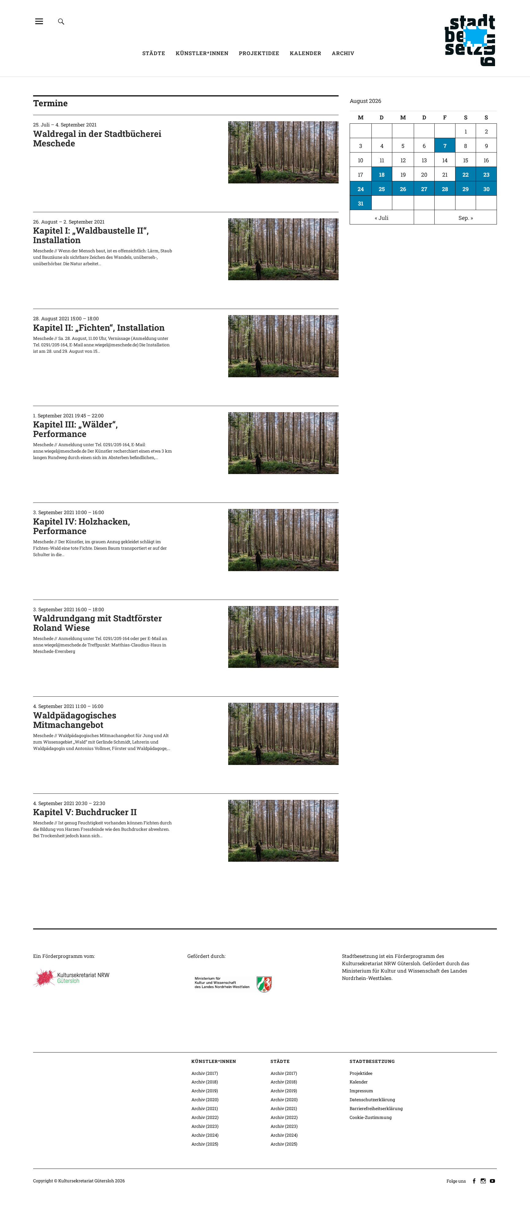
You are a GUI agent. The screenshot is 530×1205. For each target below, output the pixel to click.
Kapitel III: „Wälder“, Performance (75, 429)
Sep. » (466, 217)
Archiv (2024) (204, 1135)
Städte (153, 53)
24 (361, 189)
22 (466, 174)
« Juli (382, 217)
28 (445, 189)
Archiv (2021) (204, 1108)
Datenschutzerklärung (372, 1099)
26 (403, 189)
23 (486, 174)
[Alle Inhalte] (39, 21)
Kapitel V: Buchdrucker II (85, 812)
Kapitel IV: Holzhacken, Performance (81, 526)
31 (360, 203)
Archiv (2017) (204, 1073)
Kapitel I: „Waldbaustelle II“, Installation (91, 235)
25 (382, 189)
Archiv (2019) (204, 1091)
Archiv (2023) (204, 1126)
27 (424, 189)
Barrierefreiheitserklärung (376, 1108)
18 (382, 174)
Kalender (305, 53)
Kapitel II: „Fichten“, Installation (99, 327)
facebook (474, 1180)
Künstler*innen (202, 53)
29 (466, 189)
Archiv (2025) (204, 1144)
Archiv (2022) (204, 1117)
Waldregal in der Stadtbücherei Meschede (97, 138)
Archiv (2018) (204, 1082)
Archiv (343, 53)
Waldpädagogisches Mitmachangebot (74, 720)
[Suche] (61, 21)
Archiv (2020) (204, 1099)
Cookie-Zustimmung (371, 1117)
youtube (492, 1180)
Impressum (361, 1091)
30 (486, 189)
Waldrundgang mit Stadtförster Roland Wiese (97, 622)
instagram (483, 1180)
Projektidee (259, 53)
